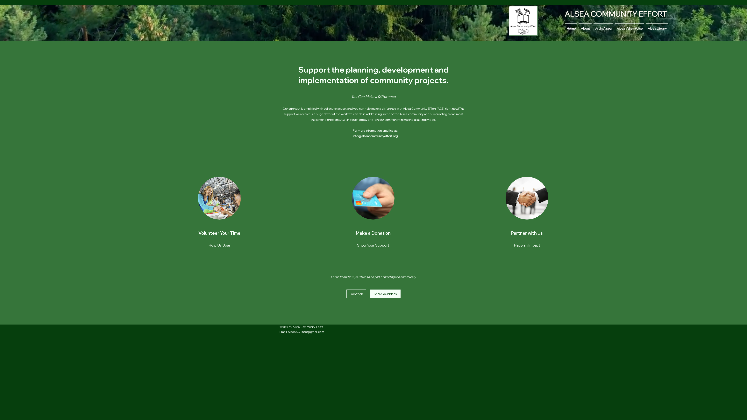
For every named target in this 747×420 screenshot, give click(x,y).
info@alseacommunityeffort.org (375, 136)
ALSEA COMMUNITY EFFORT (616, 13)
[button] (385, 294)
